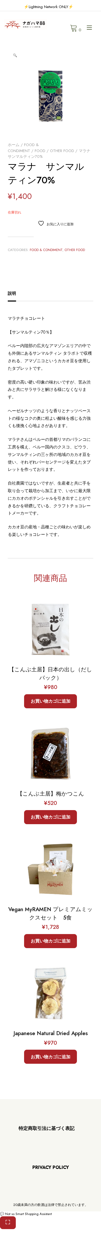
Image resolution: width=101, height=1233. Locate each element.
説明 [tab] (12, 293)
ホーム (13, 145)
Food (40, 151)
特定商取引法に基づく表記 (47, 1128)
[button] (15, 55)
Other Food (62, 151)
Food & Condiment (23, 148)
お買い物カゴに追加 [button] (50, 701)
